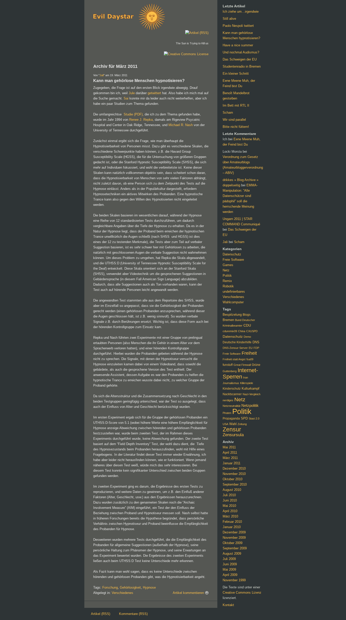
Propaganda (231, 418)
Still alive (229, 19)
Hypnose (149, 587)
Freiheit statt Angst (234, 359)
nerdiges (228, 400)
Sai (126, 98)
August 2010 (232, 490)
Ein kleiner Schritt (236, 73)
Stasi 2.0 (254, 418)
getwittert (154, 93)
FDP (256, 347)
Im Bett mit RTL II (236, 105)
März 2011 (230, 458)
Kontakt (228, 605)
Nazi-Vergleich (251, 394)
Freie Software (233, 260)
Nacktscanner (232, 394)
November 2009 (234, 537)
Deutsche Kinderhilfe (237, 342)
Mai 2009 (229, 569)
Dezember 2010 (234, 468)
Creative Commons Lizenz (242, 592)
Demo (247, 336)
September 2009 (235, 548)
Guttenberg (230, 371)
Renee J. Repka (141, 120)
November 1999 (234, 580)
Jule (132, 93)
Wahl (233, 424)
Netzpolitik (250, 406)
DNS (256, 342)
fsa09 (249, 359)
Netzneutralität (231, 405)
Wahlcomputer (233, 302)
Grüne (256, 364)
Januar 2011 (231, 463)
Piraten (227, 412)
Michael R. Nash (180, 125)
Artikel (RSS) (100, 614)
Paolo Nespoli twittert (238, 26)
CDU (247, 325)
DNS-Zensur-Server (235, 347)
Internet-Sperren (240, 373)
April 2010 (230, 511)
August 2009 (232, 553)
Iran (245, 377)
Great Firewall (242, 364)
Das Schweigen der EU (240, 59)
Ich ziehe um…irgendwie (241, 11)
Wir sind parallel (234, 120)
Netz (226, 270)
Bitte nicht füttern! (236, 127)
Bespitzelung (232, 314)
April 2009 (230, 575)
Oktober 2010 (232, 479)
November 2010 (234, 474)
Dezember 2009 (234, 532)
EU (251, 347)
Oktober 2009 (232, 543)
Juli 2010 (229, 495)
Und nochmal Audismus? (241, 52)
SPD (244, 418)
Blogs (247, 314)
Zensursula (233, 434)
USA (225, 424)
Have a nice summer (238, 45)
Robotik (228, 286)
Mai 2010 (229, 506)
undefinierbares (234, 291)
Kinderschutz (232, 388)
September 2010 (235, 484)
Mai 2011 (229, 447)
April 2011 (230, 452)
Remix (227, 281)
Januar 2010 (232, 527)
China (241, 331)
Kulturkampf (250, 388)
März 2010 (230, 516)
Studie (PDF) (133, 114)
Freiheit (249, 353)
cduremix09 (230, 331)
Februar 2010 (232, 522)
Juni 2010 (230, 500)
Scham (228, 112)
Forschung (110, 587)
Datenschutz (232, 254)
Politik (227, 275)
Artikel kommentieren (188, 593)
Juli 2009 (229, 559)
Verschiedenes (122, 593)
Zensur (232, 429)
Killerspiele (246, 383)
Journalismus (231, 383)
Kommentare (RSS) (133, 614)
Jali (102, 75)
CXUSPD (252, 331)
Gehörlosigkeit (130, 587)
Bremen (228, 320)
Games (228, 265)
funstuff (228, 365)
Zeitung (242, 424)
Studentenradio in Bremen (242, 66)
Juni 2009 (230, 564)
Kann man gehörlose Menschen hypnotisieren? (139, 80)
